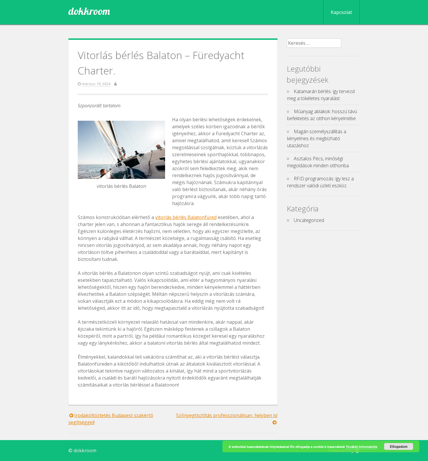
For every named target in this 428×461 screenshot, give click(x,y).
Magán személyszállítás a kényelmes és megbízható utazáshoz (316, 138)
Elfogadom (399, 446)
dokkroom (89, 11)
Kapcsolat (341, 12)
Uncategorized (309, 220)
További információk (361, 446)
